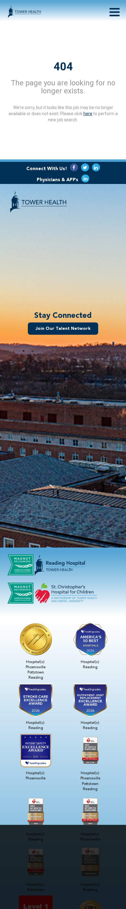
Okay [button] (63, 887)
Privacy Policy (80, 870)
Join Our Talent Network (63, 328)
